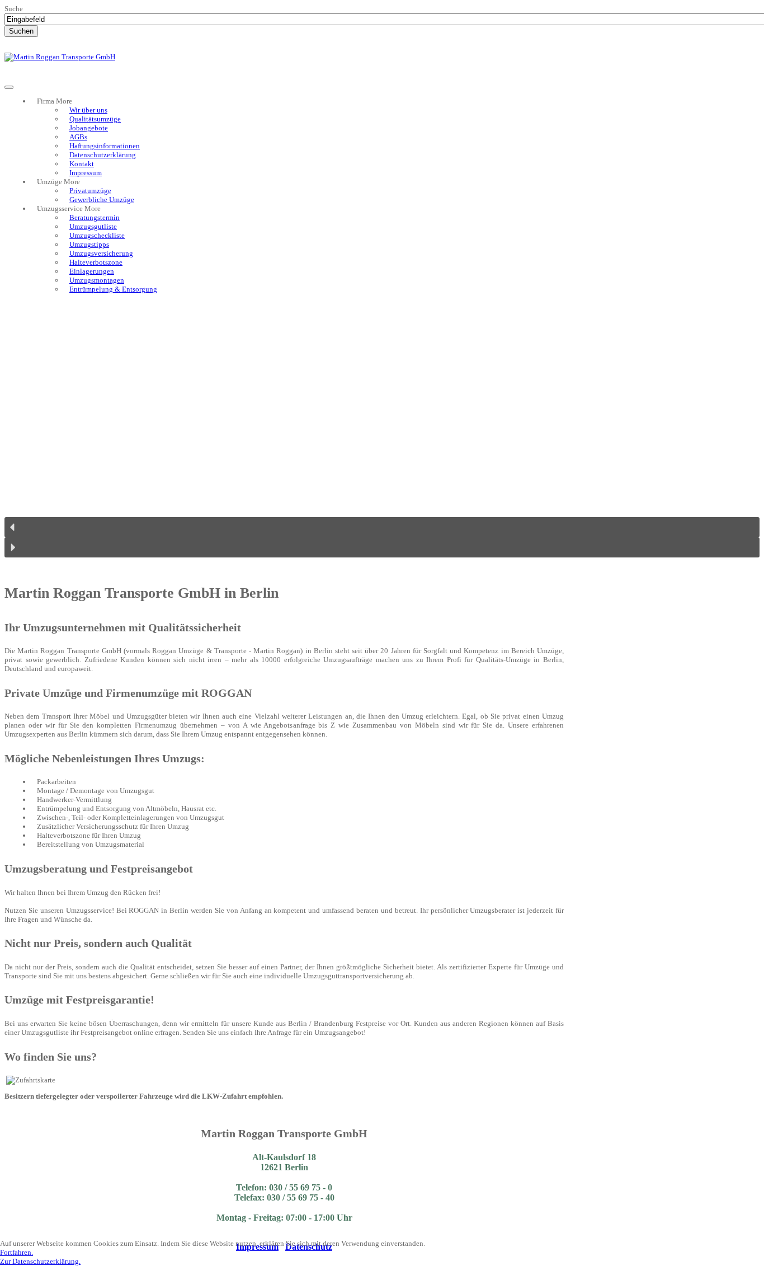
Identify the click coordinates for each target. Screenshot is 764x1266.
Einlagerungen (91, 271)
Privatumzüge (90, 190)
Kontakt (81, 164)
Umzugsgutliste (93, 226)
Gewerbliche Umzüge (101, 199)
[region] (382, 434)
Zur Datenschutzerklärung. (40, 1261)
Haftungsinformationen (104, 146)
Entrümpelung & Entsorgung (113, 289)
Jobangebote (88, 128)
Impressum (85, 172)
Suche (13, 8)
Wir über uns (88, 110)
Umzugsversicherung (101, 253)
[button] (382, 527)
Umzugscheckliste (97, 235)
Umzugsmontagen (96, 280)
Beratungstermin (94, 217)
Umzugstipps (89, 244)
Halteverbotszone (95, 262)
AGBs (78, 137)
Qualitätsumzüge (95, 119)
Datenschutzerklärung (102, 155)
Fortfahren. (16, 1252)
